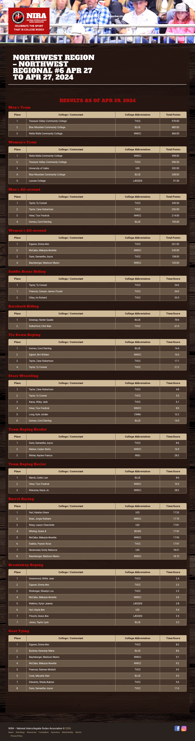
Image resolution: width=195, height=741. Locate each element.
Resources (139, 16)
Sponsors (55, 732)
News (59, 16)
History (158, 16)
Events (75, 16)
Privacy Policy (16, 736)
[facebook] (177, 728)
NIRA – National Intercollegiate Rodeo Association (35, 728)
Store (78, 23)
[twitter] (184, 728)
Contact (61, 23)
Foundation (44, 732)
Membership (116, 16)
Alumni (78, 732)
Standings (94, 16)
